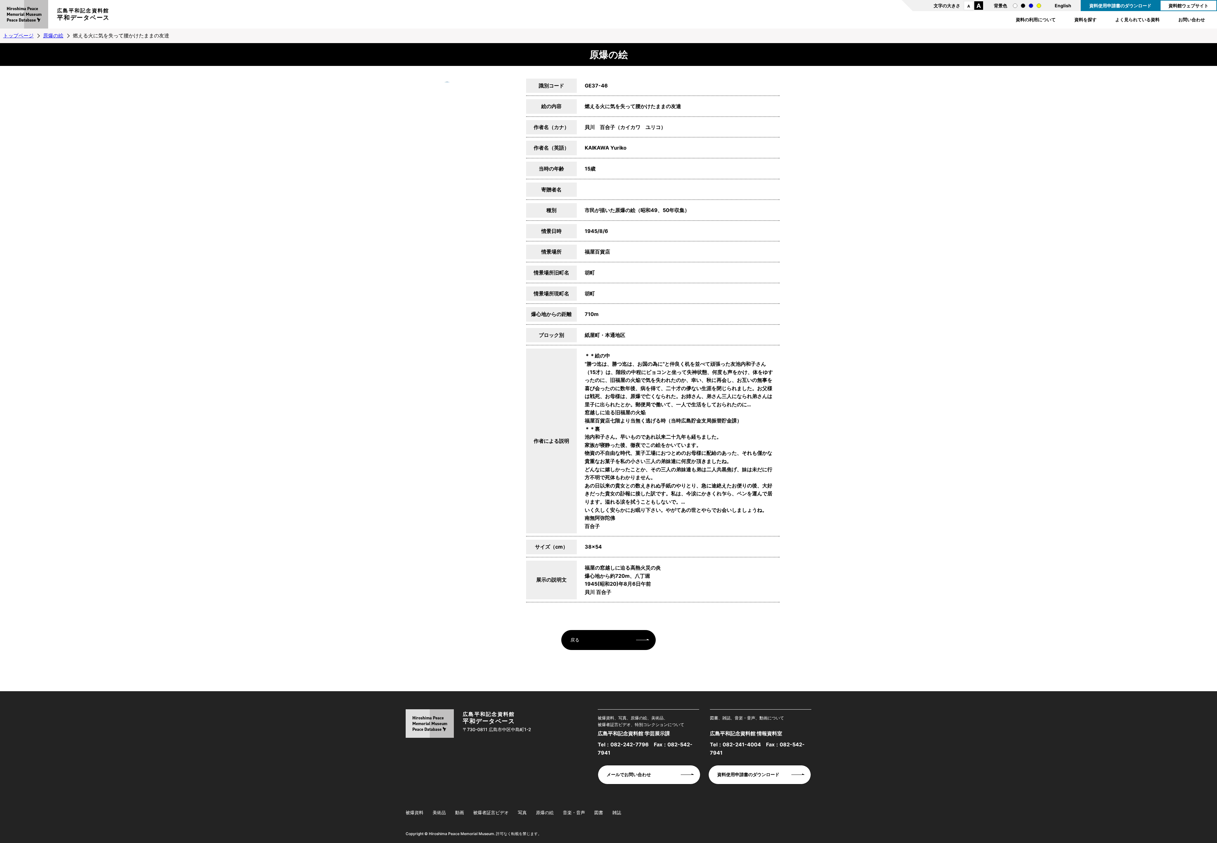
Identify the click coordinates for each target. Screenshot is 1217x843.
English (1063, 5)
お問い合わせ (1191, 19)
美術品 (439, 812)
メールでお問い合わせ (629, 774)
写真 (522, 812)
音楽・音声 (574, 812)
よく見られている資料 (1137, 19)
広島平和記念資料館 (83, 14)
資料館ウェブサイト (1188, 5)
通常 (1015, 5)
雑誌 (616, 812)
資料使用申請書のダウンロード (1120, 5)
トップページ (18, 35)
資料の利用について (1036, 19)
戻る (574, 639)
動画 (459, 812)
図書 (598, 812)
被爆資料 (414, 812)
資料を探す (1085, 19)
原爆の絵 (53, 35)
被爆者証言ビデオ (491, 812)
